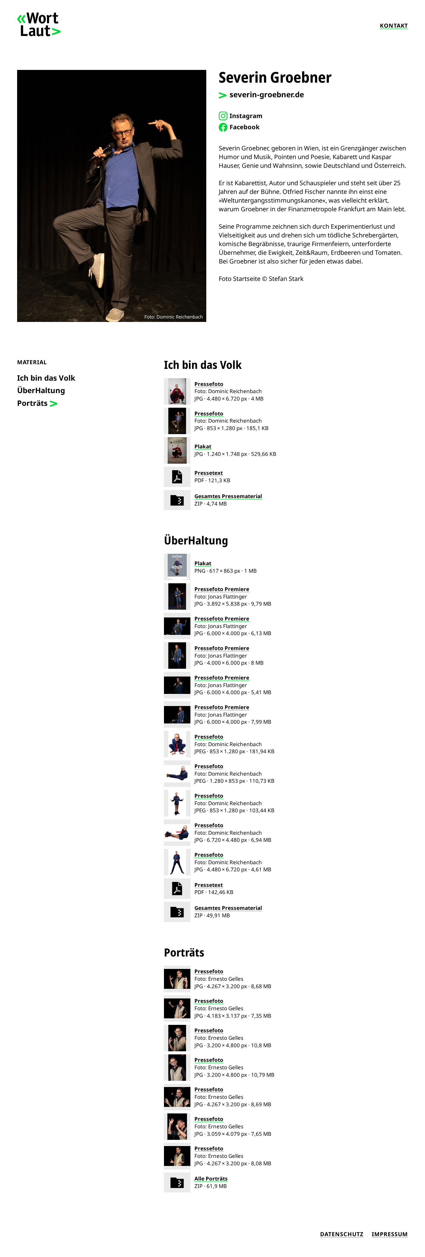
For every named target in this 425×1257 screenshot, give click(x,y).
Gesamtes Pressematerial (228, 496)
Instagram (246, 116)
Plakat (202, 446)
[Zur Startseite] (39, 34)
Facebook (244, 127)
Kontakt (394, 25)
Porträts (32, 403)
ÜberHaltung (41, 390)
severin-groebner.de (267, 94)
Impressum (390, 1234)
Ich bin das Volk (46, 378)
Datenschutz (341, 1234)
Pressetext (208, 472)
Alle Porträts (211, 1178)
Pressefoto (208, 384)
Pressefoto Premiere (221, 589)
